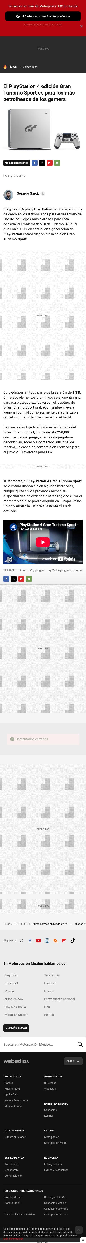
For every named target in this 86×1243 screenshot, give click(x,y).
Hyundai (50, 983)
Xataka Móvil (12, 1088)
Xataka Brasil (12, 1202)
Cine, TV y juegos (32, 570)
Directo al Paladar (15, 1137)
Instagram (47, 940)
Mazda (9, 991)
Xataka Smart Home (16, 1100)
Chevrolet (11, 983)
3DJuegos (50, 1082)
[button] (30, 193)
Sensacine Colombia (56, 1208)
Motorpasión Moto (55, 1142)
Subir (70, 1061)
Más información (13, 1238)
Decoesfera (12, 1169)
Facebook (35, 163)
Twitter (42, 163)
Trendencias (12, 1164)
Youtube (38, 940)
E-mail (57, 163)
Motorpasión (51, 1137)
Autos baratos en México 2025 (51, 923)
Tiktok (72, 940)
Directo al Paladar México (20, 1214)
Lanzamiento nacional (59, 999)
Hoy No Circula (15, 1007)
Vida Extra (50, 1088)
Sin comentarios (18, 162)
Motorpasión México (56, 1214)
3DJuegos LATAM (54, 1197)
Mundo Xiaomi (13, 1106)
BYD (47, 1007)
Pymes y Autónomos (56, 1169)
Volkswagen (30, 66)
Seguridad (11, 975)
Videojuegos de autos (67, 570)
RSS (55, 940)
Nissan (12, 66)
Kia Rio (49, 1015)
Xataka (9, 1082)
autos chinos (14, 999)
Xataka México (13, 1197)
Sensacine (50, 1109)
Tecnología (52, 975)
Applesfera (11, 1094)
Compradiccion (13, 1175)
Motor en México (16, 1015)
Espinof (48, 1115)
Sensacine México (55, 1202)
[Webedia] (16, 1063)
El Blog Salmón (53, 1164)
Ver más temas (16, 1028)
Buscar (80, 1044)
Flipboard (50, 163)
